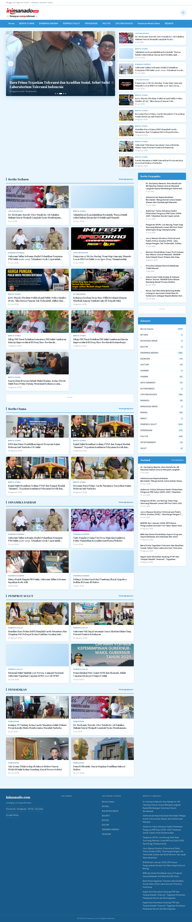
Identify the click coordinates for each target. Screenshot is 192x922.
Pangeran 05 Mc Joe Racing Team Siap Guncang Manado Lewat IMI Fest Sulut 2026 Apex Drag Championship (158, 84)
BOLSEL (105, 820)
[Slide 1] (55, 93)
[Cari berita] (183, 12)
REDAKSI (169, 23)
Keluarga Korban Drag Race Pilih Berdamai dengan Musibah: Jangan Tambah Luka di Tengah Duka (100, 299)
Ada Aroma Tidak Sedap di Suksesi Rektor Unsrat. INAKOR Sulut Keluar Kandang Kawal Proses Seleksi (35, 768)
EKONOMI (145, 359)
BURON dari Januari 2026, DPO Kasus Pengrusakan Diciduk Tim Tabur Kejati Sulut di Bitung (161, 524)
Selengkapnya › (126, 179)
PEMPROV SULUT (71, 23)
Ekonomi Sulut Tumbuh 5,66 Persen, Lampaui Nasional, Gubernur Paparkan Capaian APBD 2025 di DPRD (36, 674)
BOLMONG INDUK (148, 341)
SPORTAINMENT (148, 442)
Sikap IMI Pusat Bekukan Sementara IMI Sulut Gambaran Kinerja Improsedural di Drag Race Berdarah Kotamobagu (37, 341)
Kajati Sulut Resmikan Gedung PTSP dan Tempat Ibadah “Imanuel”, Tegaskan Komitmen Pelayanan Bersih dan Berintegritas (101, 446)
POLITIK (106, 23)
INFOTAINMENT (148, 382)
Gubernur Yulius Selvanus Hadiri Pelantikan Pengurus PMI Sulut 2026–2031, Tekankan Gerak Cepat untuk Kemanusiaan (159, 68)
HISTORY (144, 364)
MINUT (143, 418)
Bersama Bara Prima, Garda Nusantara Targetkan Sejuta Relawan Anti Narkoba (160, 115)
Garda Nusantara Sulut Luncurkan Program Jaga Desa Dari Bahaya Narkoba (159, 161)
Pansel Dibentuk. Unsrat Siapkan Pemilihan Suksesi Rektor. (99, 768)
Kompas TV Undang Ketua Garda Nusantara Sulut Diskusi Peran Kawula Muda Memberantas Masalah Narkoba (37, 726)
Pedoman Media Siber (149, 23)
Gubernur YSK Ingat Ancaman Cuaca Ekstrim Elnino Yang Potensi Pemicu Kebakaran (157, 146)
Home (11, 23)
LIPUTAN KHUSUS (124, 23)
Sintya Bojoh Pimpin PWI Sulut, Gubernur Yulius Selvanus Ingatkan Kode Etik (37, 581)
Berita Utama (146, 329)
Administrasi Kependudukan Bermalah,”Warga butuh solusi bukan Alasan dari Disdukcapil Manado (158, 53)
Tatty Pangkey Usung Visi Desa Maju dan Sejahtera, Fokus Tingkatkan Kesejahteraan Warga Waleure (99, 539)
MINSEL (144, 412)
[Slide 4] (63, 93)
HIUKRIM (144, 370)
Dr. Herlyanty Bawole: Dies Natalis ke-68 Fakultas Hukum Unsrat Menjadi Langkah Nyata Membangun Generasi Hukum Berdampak (159, 38)
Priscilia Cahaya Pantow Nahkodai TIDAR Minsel (162, 267)
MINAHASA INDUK (149, 406)
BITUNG (144, 335)
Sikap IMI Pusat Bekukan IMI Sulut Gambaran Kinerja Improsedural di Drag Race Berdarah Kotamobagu (100, 341)
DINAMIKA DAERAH (48, 23)
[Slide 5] (65, 93)
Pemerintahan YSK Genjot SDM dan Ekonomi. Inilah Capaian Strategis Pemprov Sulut (99, 674)
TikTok (31, 809)
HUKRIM (144, 376)
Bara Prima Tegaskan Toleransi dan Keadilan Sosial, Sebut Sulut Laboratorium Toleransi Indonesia (161, 546)
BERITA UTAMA (26, 23)
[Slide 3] (60, 93)
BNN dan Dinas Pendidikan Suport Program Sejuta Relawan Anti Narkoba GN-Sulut (34, 446)
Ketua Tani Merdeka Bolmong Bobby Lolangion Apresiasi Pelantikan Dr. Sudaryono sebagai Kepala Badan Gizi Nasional (164, 293)
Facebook (10, 809)
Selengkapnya (177, 460)
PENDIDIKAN (91, 23)
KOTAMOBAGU (147, 388)
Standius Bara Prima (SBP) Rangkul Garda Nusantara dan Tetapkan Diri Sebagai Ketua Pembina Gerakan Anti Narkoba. (156, 130)
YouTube (39, 809)
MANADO (144, 400)
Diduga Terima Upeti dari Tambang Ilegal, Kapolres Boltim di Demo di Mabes (100, 581)
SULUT (143, 448)
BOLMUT (106, 815)
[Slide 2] (57, 93)
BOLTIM (144, 347)
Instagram (21, 809)
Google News (12, 815)
